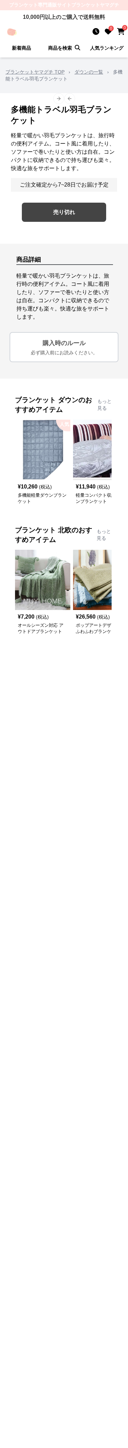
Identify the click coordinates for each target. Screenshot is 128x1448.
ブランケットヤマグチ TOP (35, 72)
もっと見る (104, 404)
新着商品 (21, 48)
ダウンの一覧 (88, 72)
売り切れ (64, 212)
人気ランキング (107, 48)
